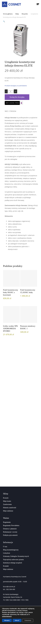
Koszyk (5, 498)
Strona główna (7, 14)
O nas (5, 546)
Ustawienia (27, 620)
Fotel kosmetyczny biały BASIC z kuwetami (10, 292)
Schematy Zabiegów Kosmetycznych (16, 556)
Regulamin (7, 522)
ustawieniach (6, 616)
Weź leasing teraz (12, 103)
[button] (4, 21)
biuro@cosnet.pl (9, 587)
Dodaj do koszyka (17, 97)
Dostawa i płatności (10, 529)
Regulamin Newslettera (11, 525)
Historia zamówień (9, 508)
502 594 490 (10, 589)
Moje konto (7, 501)
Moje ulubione (8, 511)
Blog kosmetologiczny (11, 550)
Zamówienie (7, 504)
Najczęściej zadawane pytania (13, 559)
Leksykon (6, 553)
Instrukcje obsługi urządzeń (12, 563)
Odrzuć (17, 620)
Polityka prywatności (10, 535)
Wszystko (25, 14)
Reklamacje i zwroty (10, 532)
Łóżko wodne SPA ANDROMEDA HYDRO (10, 328)
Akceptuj (7, 620)
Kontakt (6, 566)
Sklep (17, 14)
